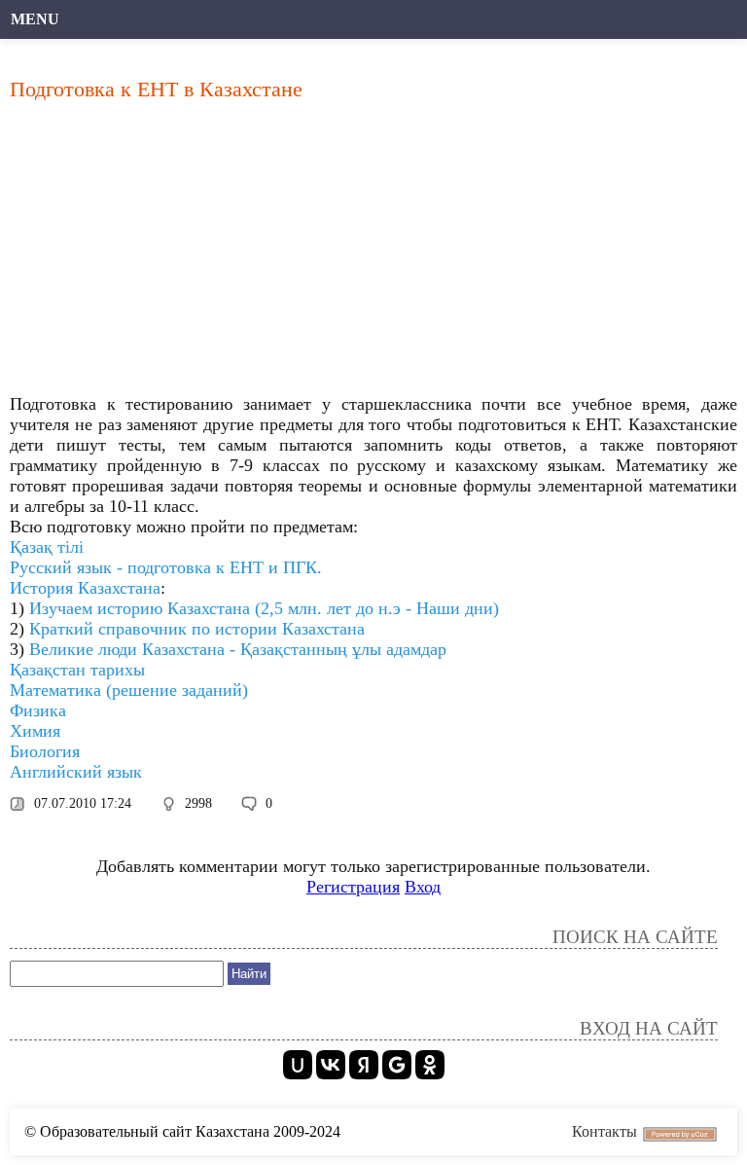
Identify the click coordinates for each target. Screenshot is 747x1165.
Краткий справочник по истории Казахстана (197, 628)
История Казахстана (85, 588)
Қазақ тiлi (47, 547)
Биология (45, 751)
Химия (35, 731)
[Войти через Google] (396, 1064)
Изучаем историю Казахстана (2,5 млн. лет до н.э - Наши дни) (264, 608)
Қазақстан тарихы (77, 669)
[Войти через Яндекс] (363, 1064)
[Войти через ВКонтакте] (330, 1064)
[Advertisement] (373, 253)
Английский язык (76, 772)
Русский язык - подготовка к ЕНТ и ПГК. (166, 567)
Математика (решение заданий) (129, 690)
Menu (35, 19)
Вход (423, 886)
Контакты (604, 1131)
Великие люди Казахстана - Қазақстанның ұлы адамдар (237, 649)
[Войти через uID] (297, 1064)
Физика (38, 710)
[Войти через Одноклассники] (430, 1064)
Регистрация (353, 886)
